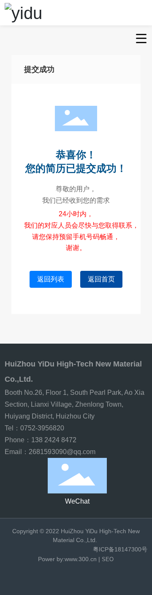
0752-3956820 (43, 428)
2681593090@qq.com (62, 451)
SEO (108, 559)
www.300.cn (81, 559)
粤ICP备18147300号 (120, 549)
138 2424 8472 (53, 439)
